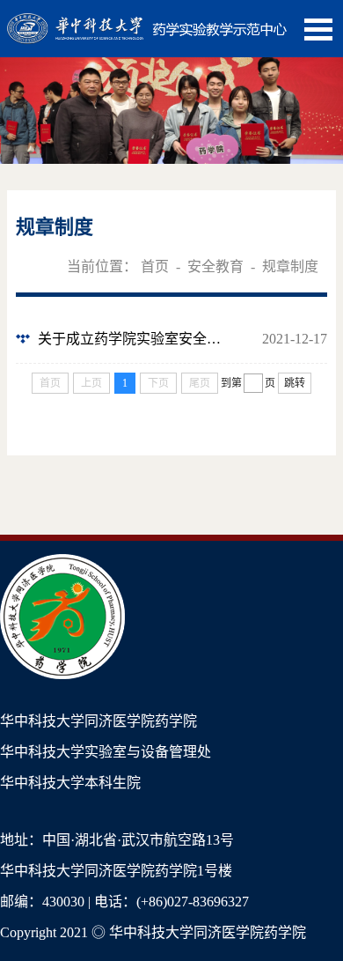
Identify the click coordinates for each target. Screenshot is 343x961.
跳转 (294, 383)
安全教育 (215, 266)
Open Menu (318, 29)
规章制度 (290, 266)
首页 (155, 266)
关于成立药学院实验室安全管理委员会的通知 (136, 338)
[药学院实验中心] (147, 22)
